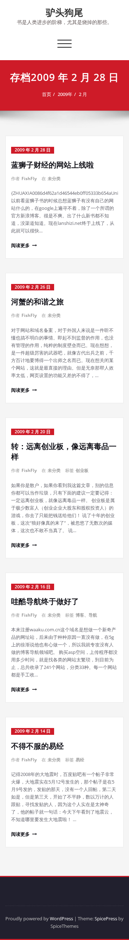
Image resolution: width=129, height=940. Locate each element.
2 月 (83, 94)
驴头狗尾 (64, 12)
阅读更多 (20, 245)
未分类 (54, 178)
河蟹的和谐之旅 (37, 302)
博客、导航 (86, 615)
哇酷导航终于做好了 (45, 601)
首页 (46, 94)
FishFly (29, 178)
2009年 (65, 94)
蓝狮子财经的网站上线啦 (52, 165)
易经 (80, 760)
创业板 (82, 470)
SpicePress (106, 918)
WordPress (61, 918)
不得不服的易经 (37, 746)
